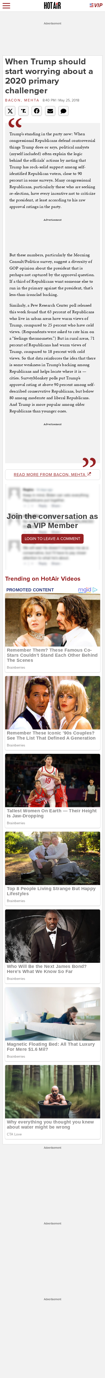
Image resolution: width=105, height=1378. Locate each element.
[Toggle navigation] (6, 5)
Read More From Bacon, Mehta (50, 474)
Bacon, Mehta (23, 100)
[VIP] (96, 5)
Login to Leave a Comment (52, 538)
